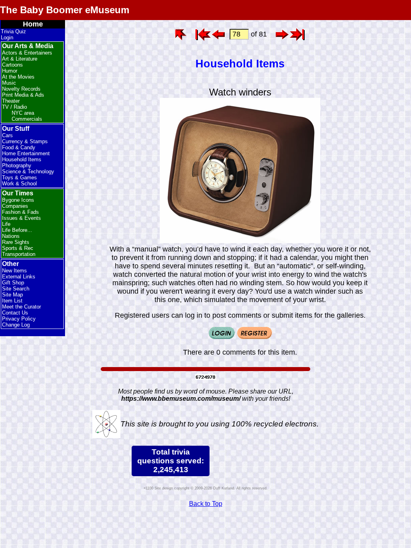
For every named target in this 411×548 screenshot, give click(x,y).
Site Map (12, 295)
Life (6, 224)
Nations (11, 236)
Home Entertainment (26, 153)
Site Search (15, 289)
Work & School (19, 184)
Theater (11, 101)
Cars (7, 135)
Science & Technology (28, 171)
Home (33, 24)
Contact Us (15, 313)
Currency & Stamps (25, 141)
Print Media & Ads (23, 95)
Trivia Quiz (13, 31)
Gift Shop (13, 283)
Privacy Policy (19, 319)
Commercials (27, 119)
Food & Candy (18, 147)
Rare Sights (15, 242)
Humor (9, 71)
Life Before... (17, 230)
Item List (12, 301)
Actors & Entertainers (27, 53)
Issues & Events (21, 218)
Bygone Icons (18, 200)
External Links (18, 277)
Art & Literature (19, 59)
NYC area (23, 113)
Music (9, 83)
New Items (14, 271)
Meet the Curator (21, 307)
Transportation (18, 254)
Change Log (16, 325)
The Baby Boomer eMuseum (64, 9)
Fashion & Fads (20, 212)
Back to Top (205, 503)
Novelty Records (21, 89)
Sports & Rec (17, 248)
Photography (16, 165)
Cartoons (12, 65)
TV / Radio (14, 107)
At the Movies (18, 77)
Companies (15, 206)
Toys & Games (19, 178)
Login (7, 38)
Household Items (21, 159)
